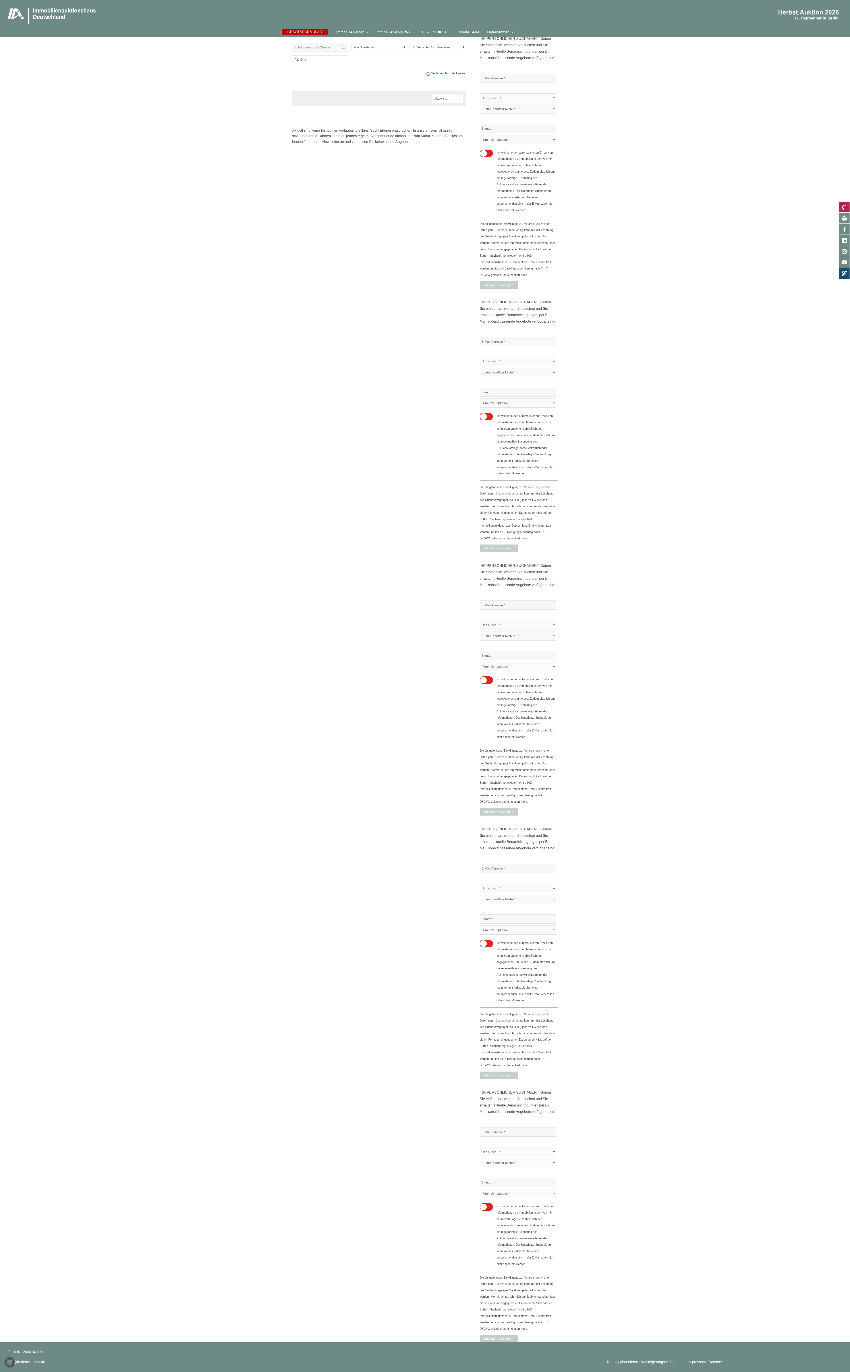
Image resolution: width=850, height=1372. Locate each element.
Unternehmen (498, 32)
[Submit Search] (343, 47)
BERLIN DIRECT (436, 32)
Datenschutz (718, 1362)
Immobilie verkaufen (393, 32)
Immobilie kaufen (350, 32)
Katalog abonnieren (622, 1362)
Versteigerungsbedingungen (663, 1362)
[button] (305, 32)
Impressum (697, 1362)
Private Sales (469, 32)
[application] (366, 32)
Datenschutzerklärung (509, 230)
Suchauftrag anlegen (498, 285)
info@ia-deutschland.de (26, 1362)
